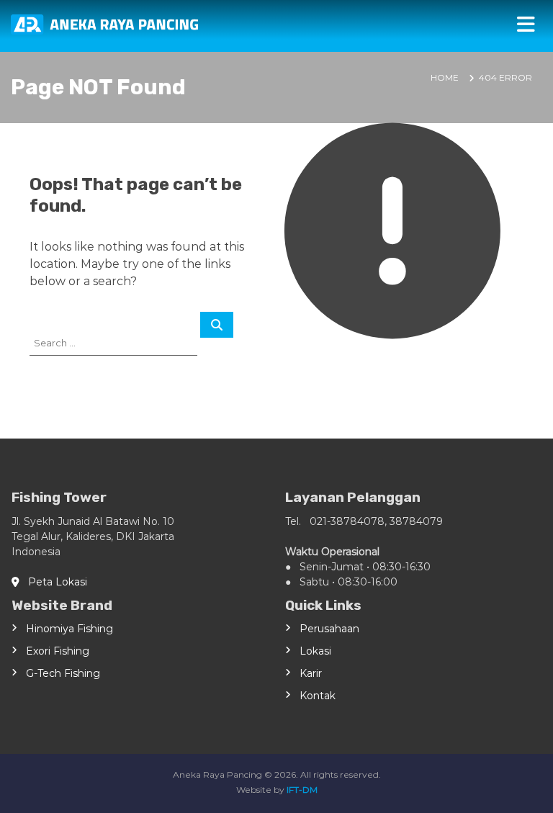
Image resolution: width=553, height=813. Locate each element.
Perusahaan (329, 628)
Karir (311, 673)
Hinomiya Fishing (69, 628)
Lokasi (315, 650)
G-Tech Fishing (63, 673)
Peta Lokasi (53, 581)
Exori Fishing (57, 650)
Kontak (318, 695)
